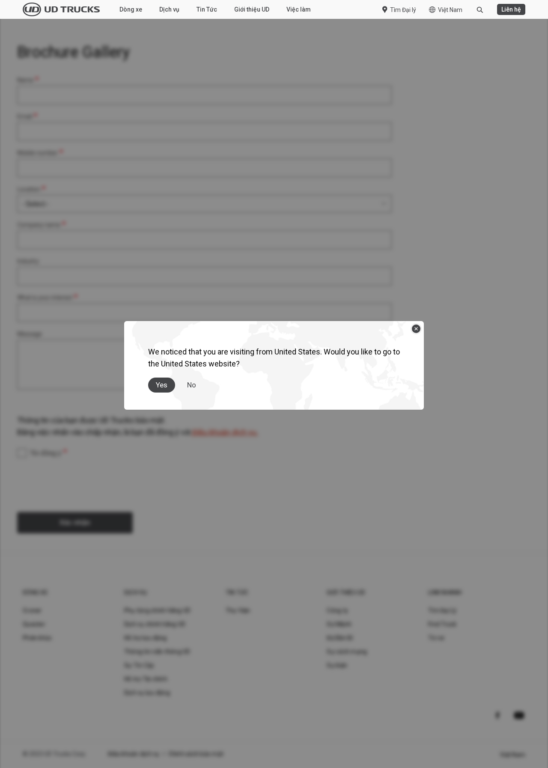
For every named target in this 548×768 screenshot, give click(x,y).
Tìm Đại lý (403, 9)
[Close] (416, 328)
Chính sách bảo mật (196, 753)
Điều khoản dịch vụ (134, 753)
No (191, 385)
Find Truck (442, 624)
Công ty (337, 610)
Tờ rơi (436, 637)
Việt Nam (450, 9)
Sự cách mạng (347, 651)
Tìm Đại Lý (442, 610)
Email (24, 116)
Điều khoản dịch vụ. (224, 432)
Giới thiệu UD (251, 9)
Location (28, 189)
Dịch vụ (169, 9)
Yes (161, 385)
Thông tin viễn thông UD (157, 651)
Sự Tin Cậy (139, 665)
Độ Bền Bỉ (340, 637)
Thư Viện (238, 610)
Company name (38, 224)
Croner (32, 610)
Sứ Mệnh (339, 624)
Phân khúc (37, 637)
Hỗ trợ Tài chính (145, 679)
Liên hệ (511, 9)
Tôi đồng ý (45, 453)
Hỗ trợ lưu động (145, 637)
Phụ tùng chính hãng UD (157, 610)
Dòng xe (130, 9)
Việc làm (298, 9)
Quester (34, 624)
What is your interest (44, 297)
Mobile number (37, 152)
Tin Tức (207, 9)
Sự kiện (337, 665)
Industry (28, 261)
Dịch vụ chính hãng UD (154, 624)
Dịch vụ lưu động (147, 692)
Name (25, 80)
